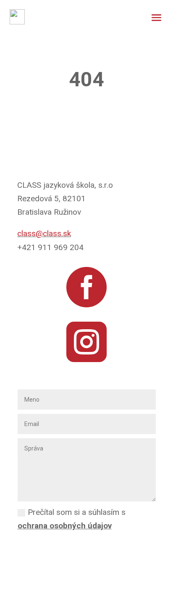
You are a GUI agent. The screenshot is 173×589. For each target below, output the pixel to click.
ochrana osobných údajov (65, 525)
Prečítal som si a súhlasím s (72, 518)
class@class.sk (44, 233)
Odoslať (88, 545)
